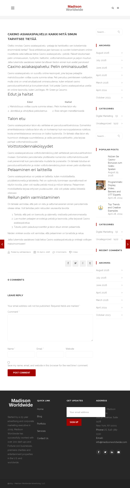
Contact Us (42, 438)
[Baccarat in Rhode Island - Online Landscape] (128, 244)
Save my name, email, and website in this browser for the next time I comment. (48, 365)
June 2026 (101, 67)
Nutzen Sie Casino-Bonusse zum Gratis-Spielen (115, 162)
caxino (76, 81)
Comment (13, 312)
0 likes (75, 252)
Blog (39, 416)
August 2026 (102, 53)
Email (40, 349)
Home (40, 409)
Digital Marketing (104, 116)
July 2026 (101, 60)
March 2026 (102, 82)
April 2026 (101, 75)
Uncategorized (103, 123)
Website (70, 349)
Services (41, 431)
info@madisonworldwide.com (111, 442)
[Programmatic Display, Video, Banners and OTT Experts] (2, 244)
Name (11, 349)
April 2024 (101, 90)
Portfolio (41, 423)
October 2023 (103, 97)
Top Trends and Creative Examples (114, 207)
